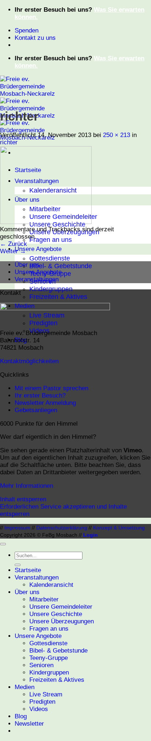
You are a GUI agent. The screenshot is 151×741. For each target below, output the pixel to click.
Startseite (28, 570)
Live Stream (45, 694)
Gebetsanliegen (36, 410)
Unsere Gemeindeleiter (60, 606)
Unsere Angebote (38, 249)
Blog (21, 716)
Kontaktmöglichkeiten (29, 361)
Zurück (13, 243)
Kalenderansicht (51, 584)
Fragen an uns (50, 239)
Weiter (13, 251)
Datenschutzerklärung (61, 528)
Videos (38, 709)
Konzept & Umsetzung (119, 528)
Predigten (42, 701)
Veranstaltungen (37, 279)
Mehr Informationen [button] (26, 485)
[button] (29, 723)
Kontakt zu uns (35, 37)
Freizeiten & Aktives (58, 296)
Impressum (17, 528)
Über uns (27, 264)
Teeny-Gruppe (48, 657)
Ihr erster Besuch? (40, 395)
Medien (24, 687)
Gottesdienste (49, 258)
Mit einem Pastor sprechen (51, 388)
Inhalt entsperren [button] (23, 499)
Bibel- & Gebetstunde (60, 266)
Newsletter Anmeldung (45, 402)
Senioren (41, 665)
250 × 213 (116, 135)
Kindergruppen (51, 289)
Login (90, 535)
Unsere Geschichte (55, 614)
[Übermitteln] (18, 565)
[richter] (46, 221)
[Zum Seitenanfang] (3, 544)
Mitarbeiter (44, 599)
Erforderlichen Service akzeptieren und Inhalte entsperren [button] (63, 510)
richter (9, 142)
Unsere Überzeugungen (61, 621)
